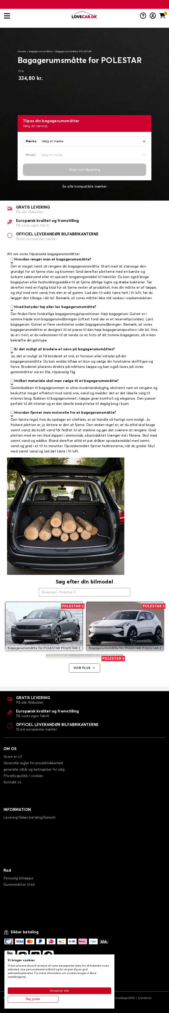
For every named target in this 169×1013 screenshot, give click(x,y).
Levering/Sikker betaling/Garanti (30, 817)
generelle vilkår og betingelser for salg (34, 769)
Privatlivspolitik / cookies (23, 776)
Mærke (31, 141)
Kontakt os (12, 782)
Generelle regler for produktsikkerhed (33, 763)
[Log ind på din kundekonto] (153, 16)
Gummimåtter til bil (19, 884)
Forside (22, 51)
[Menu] (36, 16)
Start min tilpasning (84, 170)
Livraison (145, 998)
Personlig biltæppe (18, 878)
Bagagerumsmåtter (41, 51)
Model (31, 155)
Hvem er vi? (13, 756)
